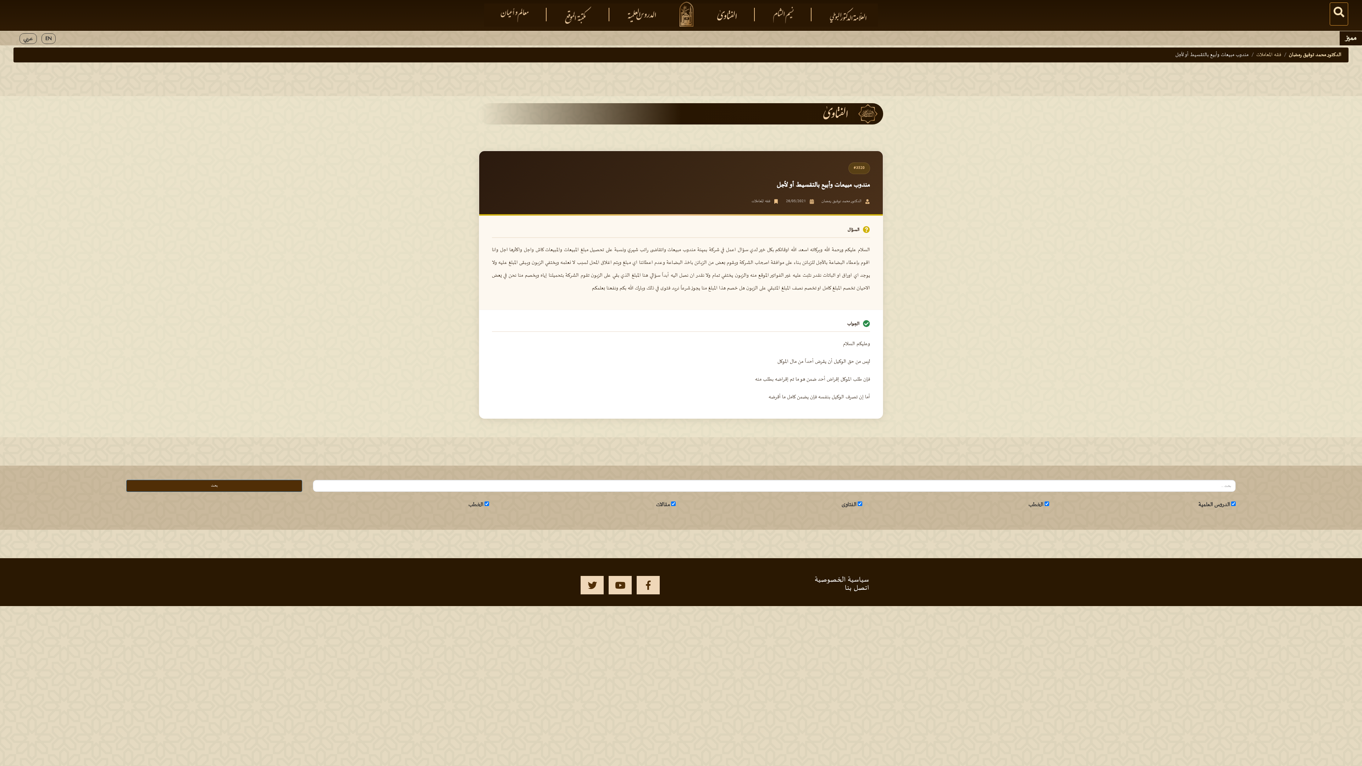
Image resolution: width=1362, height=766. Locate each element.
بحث (214, 485)
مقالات (663, 505)
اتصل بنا (857, 588)
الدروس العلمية (1214, 505)
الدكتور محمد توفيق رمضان (1315, 54)
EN (48, 39)
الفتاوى (849, 505)
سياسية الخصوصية (842, 579)
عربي (28, 39)
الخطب (1036, 505)
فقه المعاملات (1268, 54)
